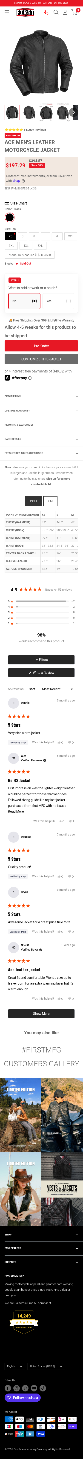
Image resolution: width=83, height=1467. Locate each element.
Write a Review (49, 674)
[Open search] (56, 12)
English (11, 1366)
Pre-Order (41, 346)
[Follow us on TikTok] (43, 1388)
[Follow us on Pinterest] (25, 1388)
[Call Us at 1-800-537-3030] (46, 12)
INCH (33, 501)
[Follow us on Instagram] (16, 1388)
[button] (74, 12)
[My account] (65, 12)
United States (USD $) (42, 1366)
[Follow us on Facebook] (8, 1388)
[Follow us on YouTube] (34, 1388)
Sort (32, 689)
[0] (74, 12)
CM (50, 501)
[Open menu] (7, 12)
